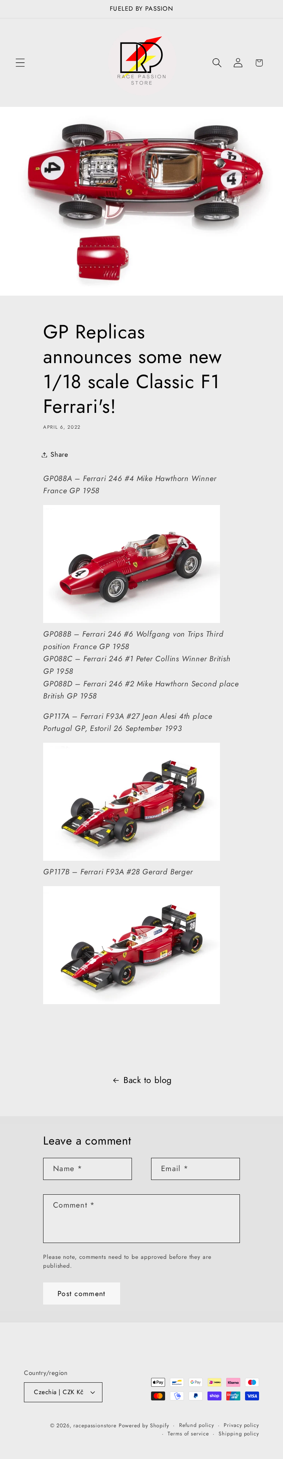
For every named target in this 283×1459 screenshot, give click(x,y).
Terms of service (188, 1433)
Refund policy (196, 1425)
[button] (20, 62)
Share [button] (59, 454)
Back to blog (147, 1080)
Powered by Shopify (144, 1425)
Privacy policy (241, 1425)
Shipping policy (239, 1433)
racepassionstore (94, 1425)
